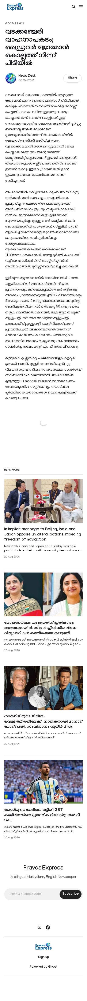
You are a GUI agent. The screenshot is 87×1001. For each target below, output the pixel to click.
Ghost (52, 967)
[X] (39, 927)
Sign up (43, 957)
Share (72, 78)
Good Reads (14, 23)
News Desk (27, 76)
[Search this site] (73, 6)
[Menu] (80, 6)
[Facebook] (48, 927)
